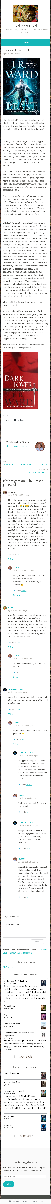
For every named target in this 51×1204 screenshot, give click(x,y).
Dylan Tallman (9, 1026)
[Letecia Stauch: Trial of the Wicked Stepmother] (43, 1037)
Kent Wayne (8, 1085)
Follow (9, 1184)
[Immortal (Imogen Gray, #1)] (43, 1130)
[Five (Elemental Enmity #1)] (43, 1019)
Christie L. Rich (9, 1017)
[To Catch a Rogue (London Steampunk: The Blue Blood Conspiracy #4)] (43, 1078)
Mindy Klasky (9, 1008)
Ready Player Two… (38, 471)
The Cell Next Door (12, 1023)
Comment (37, 942)
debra (11, 607)
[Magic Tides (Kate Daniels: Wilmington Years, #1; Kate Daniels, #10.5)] (43, 1121)
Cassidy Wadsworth (10, 983)
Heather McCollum (10, 1094)
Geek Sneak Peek (25, 26)
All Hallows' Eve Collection (15, 981)
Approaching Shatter (13, 1082)
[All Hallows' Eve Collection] (43, 985)
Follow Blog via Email (25, 1162)
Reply (10, 558)
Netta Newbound (9, 1038)
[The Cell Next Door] (43, 1029)
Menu (27, 42)
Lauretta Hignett (9, 1127)
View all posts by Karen (16, 446)
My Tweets (8, 967)
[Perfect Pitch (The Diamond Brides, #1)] (43, 1010)
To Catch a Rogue (11, 1073)
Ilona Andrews (9, 1118)
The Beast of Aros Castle (14, 1091)
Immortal (8, 1125)
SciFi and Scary (15, 689)
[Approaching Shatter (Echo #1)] (43, 1086)
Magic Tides (9, 1116)
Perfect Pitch (9, 1006)
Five (5, 1015)
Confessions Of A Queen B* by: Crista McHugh (25, 463)
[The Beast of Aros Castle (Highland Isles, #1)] (43, 1096)
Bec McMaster (8, 1076)
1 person (18, 554)
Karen (17, 53)
